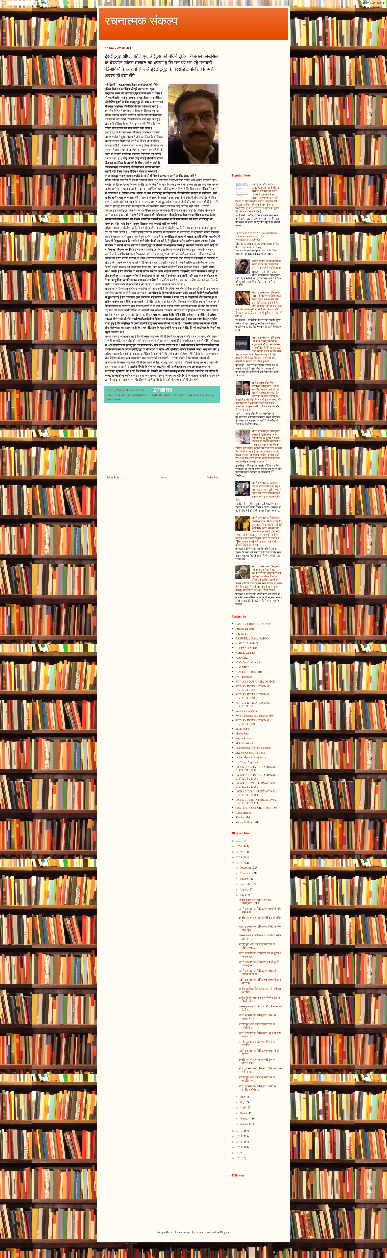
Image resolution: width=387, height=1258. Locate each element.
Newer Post (112, 477)
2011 (239, 1158)
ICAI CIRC (241, 657)
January (244, 1124)
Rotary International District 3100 (254, 715)
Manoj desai (242, 733)
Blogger (224, 1232)
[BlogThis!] (158, 390)
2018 (239, 857)
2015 (239, 1136)
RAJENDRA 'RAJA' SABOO (252, 638)
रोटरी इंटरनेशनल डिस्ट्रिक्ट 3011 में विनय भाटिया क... (260, 1070)
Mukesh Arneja (244, 743)
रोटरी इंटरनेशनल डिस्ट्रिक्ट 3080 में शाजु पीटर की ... (260, 981)
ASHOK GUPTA (245, 653)
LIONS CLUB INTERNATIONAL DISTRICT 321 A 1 (255, 776)
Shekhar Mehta (244, 817)
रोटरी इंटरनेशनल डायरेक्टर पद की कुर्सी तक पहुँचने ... (259, 963)
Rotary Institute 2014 (247, 822)
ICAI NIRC (120, 395)
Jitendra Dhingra (244, 629)
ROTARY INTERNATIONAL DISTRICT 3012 (252, 688)
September (246, 884)
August (244, 889)
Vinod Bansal (243, 812)
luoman (200, 1232)
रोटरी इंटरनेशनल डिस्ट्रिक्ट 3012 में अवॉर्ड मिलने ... (257, 1016)
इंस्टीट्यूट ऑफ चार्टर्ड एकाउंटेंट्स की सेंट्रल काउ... (257, 945)
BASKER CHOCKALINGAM (252, 624)
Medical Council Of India (250, 752)
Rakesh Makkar (114, 399)
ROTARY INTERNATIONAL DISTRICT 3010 (252, 722)
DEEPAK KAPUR (246, 648)
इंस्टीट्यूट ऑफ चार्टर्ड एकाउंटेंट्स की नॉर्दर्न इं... (260, 919)
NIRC (174, 395)
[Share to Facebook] (166, 390)
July (242, 895)
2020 (239, 846)
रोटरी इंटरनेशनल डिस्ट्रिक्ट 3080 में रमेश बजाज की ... (260, 1034)
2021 (239, 841)
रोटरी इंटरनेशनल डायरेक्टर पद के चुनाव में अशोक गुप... (260, 954)
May (243, 1102)
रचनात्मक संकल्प (141, 20)
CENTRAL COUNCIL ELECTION (256, 808)
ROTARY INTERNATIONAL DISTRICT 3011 (252, 704)
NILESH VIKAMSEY (159, 395)
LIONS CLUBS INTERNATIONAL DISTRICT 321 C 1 (256, 801)
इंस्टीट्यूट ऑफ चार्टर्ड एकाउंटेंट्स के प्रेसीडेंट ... (257, 1025)
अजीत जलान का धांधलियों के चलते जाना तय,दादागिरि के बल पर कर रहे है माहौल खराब (266, 264)
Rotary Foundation (246, 711)
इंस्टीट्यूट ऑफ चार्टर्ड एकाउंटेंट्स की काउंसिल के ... (257, 1078)
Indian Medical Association (250, 757)
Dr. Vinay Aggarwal (247, 762)
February (245, 1118)
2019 (239, 852)
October (245, 878)
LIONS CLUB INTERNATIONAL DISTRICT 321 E (255, 768)
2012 (239, 1153)
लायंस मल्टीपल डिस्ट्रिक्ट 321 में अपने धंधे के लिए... (260, 1008)
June (243, 1096)
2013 (239, 1147)
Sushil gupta (242, 728)
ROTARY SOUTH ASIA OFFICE (255, 681)
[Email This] (155, 390)
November (246, 873)
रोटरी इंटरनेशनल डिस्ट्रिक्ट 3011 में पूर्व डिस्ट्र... (259, 1052)
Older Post (213, 477)
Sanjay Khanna (244, 738)
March (244, 1113)
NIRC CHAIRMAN (188, 395)
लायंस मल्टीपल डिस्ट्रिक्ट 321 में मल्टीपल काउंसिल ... (260, 990)
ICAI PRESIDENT (137, 395)
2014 (239, 1142)
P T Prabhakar (243, 677)
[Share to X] (162, 390)
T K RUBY (241, 633)
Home (162, 477)
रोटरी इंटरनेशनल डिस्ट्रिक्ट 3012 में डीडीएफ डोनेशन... (257, 1088)
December (246, 867)
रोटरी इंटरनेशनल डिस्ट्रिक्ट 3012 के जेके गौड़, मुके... (260, 928)
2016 (239, 1131)
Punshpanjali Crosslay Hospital (253, 748)
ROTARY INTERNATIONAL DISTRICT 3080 (252, 696)
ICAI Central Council (247, 662)
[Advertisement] (162, 441)
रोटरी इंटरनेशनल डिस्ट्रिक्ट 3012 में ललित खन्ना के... (257, 972)
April (243, 1107)
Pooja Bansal (206, 395)
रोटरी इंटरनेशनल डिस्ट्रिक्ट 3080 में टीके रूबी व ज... (260, 910)
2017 (239, 863)
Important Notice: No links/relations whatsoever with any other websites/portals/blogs (256, 236)
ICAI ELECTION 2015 (249, 672)
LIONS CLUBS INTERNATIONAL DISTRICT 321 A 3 (256, 784)
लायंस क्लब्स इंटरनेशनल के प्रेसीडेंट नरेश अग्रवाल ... (260, 937)
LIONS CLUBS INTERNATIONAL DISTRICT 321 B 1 (256, 793)
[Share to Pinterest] (170, 390)
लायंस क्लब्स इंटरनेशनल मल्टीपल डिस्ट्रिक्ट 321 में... (255, 901)
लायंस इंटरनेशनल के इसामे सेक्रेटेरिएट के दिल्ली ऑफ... (259, 999)
